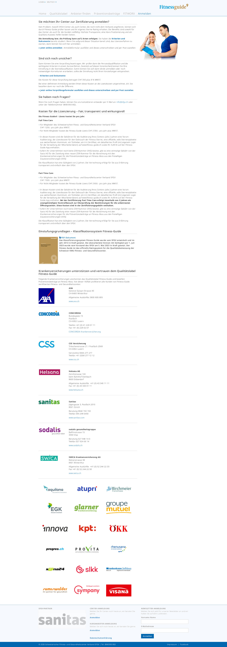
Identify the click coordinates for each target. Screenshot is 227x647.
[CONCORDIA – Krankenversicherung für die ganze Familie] (49, 313)
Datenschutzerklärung (101, 638)
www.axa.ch (74, 301)
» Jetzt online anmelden (50, 48)
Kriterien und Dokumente (52, 75)
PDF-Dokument (68, 237)
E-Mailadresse (147, 626)
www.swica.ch (75, 473)
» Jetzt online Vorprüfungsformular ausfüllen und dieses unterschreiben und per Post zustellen (86, 90)
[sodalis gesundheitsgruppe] (52, 431)
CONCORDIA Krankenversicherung (85, 331)
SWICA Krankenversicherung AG (85, 457)
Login (42, 2)
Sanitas (72, 401)
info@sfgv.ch (122, 102)
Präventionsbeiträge (107, 13)
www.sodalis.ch (75, 445)
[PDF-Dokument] (49, 248)
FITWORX (129, 13)
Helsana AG (74, 371)
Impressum (172, 644)
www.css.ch (74, 359)
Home (42, 13)
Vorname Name (148, 617)
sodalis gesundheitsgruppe (82, 429)
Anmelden (144, 13)
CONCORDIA (75, 313)
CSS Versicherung (77, 343)
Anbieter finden (81, 13)
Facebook (184, 644)
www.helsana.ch (76, 390)
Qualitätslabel (59, 13)
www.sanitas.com (77, 417)
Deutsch (51, 2)
